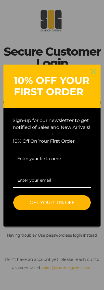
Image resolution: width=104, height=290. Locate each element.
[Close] (94, 71)
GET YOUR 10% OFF (52, 202)
